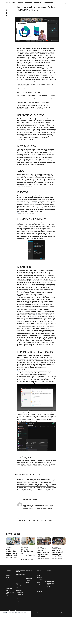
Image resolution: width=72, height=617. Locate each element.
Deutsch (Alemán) (19, 594)
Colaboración (20, 2)
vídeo (18, 186)
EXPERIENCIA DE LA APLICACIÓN (34, 109)
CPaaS (7, 595)
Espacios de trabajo (28, 2)
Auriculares (28, 584)
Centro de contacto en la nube (10, 593)
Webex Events (36, 520)
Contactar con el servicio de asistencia (51, 579)
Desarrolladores (39, 591)
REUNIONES (20, 109)
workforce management (46, 520)
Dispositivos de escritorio (30, 576)
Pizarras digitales (29, 578)
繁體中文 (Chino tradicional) (19, 588)
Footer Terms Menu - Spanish (20, 571)
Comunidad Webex (40, 579)
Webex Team (27, 12)
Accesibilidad (39, 589)
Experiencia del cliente (38, 2)
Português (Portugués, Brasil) (20, 603)
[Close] (29, 612)
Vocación (7, 577)
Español (17, 583)
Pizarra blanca (8, 590)
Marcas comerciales (57, 612)
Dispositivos (29, 570)
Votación (7, 586)
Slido (30, 520)
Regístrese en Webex (45, 491)
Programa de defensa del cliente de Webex (51, 576)
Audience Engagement (22, 520)
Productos (8, 570)
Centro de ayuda (39, 577)
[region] (15, 614)
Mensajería (8, 579)
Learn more (25, 510)
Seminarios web (9, 588)
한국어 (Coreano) (19, 601)
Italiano (17, 596)
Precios (38, 573)
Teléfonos (28, 580)
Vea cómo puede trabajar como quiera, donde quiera (26, 474)
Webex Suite (8, 573)
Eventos (7, 581)
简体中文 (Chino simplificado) (19, 585)
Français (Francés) (19, 592)
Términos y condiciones (20, 574)
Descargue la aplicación (34, 479)
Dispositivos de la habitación (29, 573)
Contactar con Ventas (50, 581)
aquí (33, 202)
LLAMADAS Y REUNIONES (42, 107)
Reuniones (8, 575)
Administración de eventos (48, 2)
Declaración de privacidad (20, 576)
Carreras (48, 586)
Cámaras (27, 582)
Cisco (48, 573)
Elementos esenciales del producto (41, 582)
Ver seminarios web (40, 584)
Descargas (38, 575)
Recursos (39, 570)
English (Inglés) (19, 590)
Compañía (49, 570)
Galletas (52, 612)
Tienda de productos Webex (50, 584)
